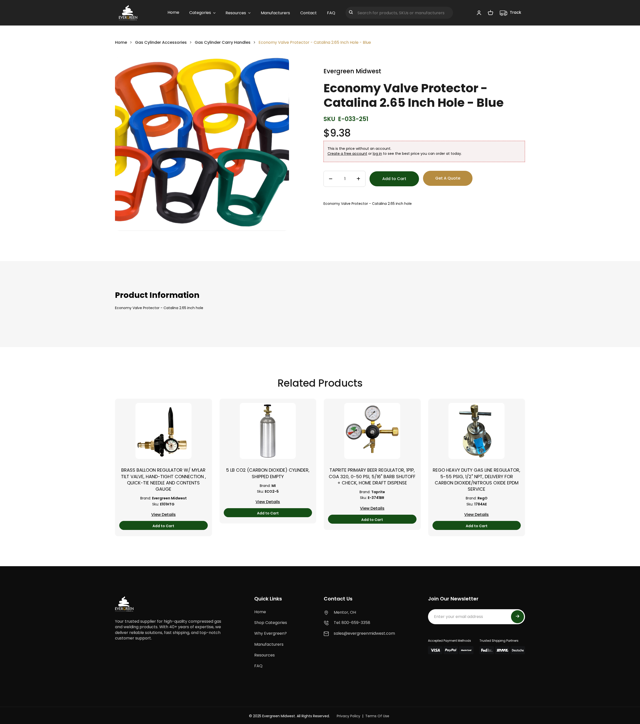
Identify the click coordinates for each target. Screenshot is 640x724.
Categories (200, 13)
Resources (264, 655)
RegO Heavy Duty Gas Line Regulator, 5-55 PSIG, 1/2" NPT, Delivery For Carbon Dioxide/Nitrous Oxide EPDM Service (476, 479)
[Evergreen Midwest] (128, 13)
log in (377, 153)
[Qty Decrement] (331, 179)
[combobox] (399, 13)
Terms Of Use (377, 715)
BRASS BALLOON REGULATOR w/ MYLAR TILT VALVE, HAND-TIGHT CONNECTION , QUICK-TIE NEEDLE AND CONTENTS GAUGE (163, 479)
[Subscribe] (517, 616)
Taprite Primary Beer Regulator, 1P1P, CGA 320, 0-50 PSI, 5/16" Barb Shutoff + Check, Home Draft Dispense (372, 476)
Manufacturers (269, 644)
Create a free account (347, 153)
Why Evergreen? (270, 633)
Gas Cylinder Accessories (161, 42)
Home (121, 42)
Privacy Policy (348, 715)
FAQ (258, 666)
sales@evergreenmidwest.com (364, 633)
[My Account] (479, 12)
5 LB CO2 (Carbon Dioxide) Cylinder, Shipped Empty (268, 473)
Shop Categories (270, 622)
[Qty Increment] (358, 179)
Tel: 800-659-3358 (352, 622)
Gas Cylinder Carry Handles (222, 42)
